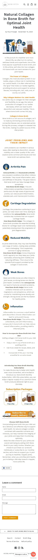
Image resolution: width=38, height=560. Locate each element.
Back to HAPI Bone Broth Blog (20, 531)
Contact (18, 538)
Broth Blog (27, 538)
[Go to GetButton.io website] (33, 558)
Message (5, 503)
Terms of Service (12, 541)
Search (9, 538)
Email (4, 495)
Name (4, 487)
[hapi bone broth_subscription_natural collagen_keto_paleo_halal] (19, 417)
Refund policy (26, 541)
